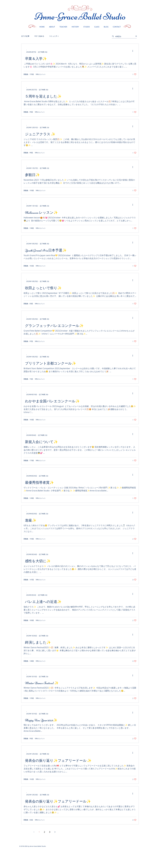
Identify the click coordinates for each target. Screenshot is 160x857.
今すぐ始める (39, 36)
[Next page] (55, 832)
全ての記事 (25, 36)
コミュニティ (54, 36)
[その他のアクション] (133, 50)
